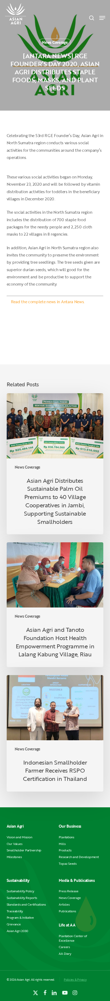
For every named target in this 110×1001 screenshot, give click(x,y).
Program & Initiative (20, 917)
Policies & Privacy (75, 979)
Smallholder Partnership (24, 850)
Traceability (15, 911)
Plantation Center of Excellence (73, 938)
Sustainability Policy (20, 891)
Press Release (68, 891)
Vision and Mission (19, 837)
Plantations (66, 837)
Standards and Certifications (26, 904)
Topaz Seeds (67, 863)
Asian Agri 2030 (17, 931)
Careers (64, 947)
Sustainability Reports (22, 897)
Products (65, 850)
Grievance (14, 924)
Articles (64, 904)
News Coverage (55, 42)
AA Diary (65, 953)
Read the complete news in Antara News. (48, 302)
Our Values (14, 844)
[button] (102, 18)
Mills (62, 844)
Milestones (14, 857)
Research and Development (79, 857)
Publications (67, 911)
